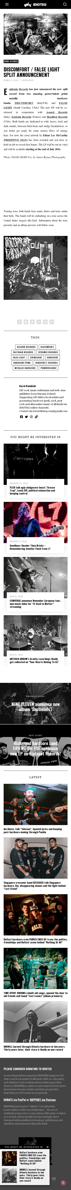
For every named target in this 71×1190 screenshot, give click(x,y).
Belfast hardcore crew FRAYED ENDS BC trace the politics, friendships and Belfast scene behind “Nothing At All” (32, 1158)
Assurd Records (56, 112)
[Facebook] (19, 322)
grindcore (36, 357)
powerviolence (48, 368)
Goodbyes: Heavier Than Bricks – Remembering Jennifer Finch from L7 (30, 547)
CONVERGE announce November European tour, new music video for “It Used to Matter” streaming (35, 603)
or (28, 1099)
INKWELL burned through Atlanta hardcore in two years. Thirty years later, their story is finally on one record (32, 1175)
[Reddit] (45, 322)
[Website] (36, 417)
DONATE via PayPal (15, 1099)
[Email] (51, 322)
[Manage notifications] (63, 1182)
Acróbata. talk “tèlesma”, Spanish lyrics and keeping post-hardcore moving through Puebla (33, 830)
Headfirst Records (57, 117)
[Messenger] (26, 322)
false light (19, 357)
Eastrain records (23, 352)
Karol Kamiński (27, 386)
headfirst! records (47, 362)
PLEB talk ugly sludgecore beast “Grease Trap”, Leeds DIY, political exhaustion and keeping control (32, 490)
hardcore (52, 357)
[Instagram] (31, 417)
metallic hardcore (25, 368)
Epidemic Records (18, 89)
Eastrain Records (21, 117)
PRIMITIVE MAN (15, 140)
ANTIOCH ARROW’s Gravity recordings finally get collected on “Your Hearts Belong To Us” (34, 660)
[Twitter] (32, 322)
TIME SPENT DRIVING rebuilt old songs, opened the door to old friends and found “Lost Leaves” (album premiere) (36, 994)
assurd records (26, 346)
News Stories (11, 61)
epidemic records (48, 352)
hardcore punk (22, 362)
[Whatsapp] (38, 322)
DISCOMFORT (24, 103)
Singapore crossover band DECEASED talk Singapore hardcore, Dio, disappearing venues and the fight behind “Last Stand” (35, 885)
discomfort (47, 346)
